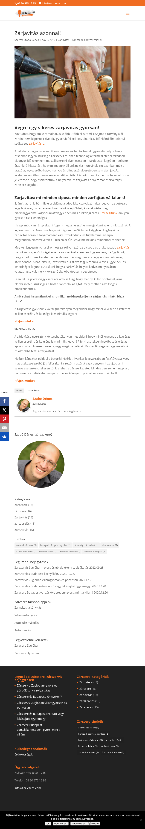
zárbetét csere (47, 551)
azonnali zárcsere (26, 545)
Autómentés (22, 630)
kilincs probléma (25, 551)
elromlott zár (110, 545)
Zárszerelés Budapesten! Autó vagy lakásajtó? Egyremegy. (52, 586)
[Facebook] (4, 401)
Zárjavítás (63, 40)
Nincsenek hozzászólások (87, 40)
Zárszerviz (21, 530)
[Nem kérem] (140, 820)
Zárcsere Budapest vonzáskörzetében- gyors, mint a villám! (53, 592)
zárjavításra (36, 143)
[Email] (4, 427)
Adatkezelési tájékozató (85, 823)
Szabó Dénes (31, 40)
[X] (4, 410)
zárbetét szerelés (70, 551)
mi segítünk (109, 213)
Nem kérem (60, 823)
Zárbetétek (21, 505)
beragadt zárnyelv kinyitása (55, 545)
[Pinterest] (4, 418)
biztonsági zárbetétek (86, 545)
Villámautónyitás (25, 615)
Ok (48, 823)
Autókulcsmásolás (26, 623)
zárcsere (20, 511)
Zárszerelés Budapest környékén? (36, 574)
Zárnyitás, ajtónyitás (27, 607)
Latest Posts (33, 390)
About (19, 390)
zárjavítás (123, 247)
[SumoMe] (4, 436)
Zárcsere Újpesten (26, 653)
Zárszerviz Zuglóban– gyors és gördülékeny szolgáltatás (51, 568)
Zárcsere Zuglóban (26, 645)
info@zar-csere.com (27, 788)
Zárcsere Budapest (95, 551)
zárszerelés (22, 524)
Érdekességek (23, 754)
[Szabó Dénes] (24, 410)
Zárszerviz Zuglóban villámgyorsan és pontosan (46, 580)
